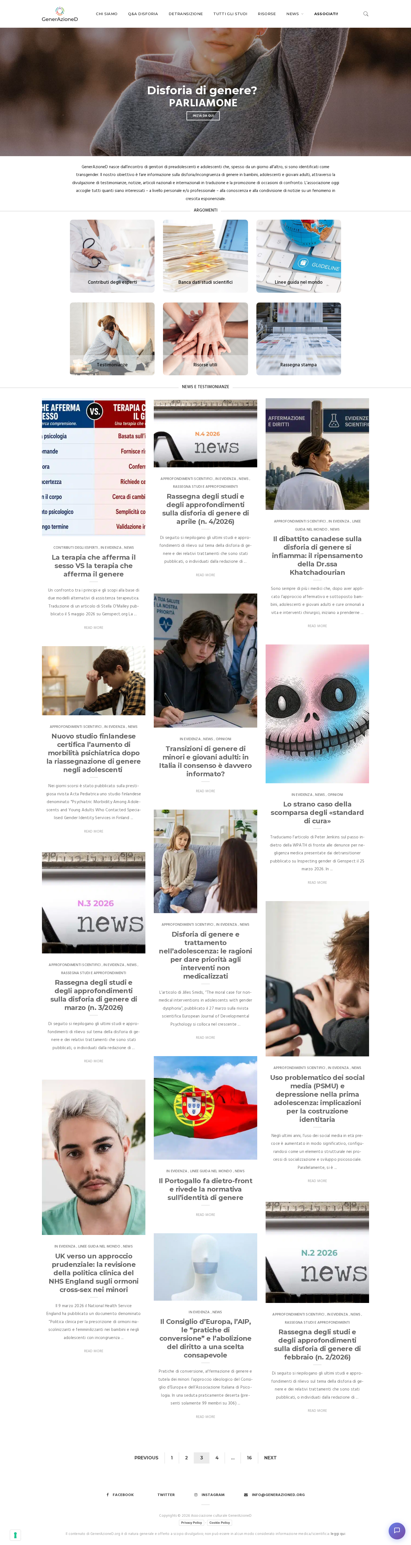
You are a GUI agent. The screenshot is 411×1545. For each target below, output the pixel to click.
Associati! (326, 13)
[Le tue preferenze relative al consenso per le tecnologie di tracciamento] (15, 1535)
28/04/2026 (241, 722)
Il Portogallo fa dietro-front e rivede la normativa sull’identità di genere (205, 1189)
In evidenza (111, 548)
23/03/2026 (241, 1154)
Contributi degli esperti (75, 548)
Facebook (123, 1495)
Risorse (267, 13)
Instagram (213, 1495)
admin (59, 530)
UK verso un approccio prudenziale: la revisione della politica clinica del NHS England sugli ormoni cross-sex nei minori (94, 1273)
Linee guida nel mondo (211, 1171)
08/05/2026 (129, 530)
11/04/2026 (129, 709)
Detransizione (186, 13)
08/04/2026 (241, 907)
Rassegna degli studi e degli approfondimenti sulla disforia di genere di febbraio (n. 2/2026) (317, 1344)
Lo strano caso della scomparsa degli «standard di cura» (317, 812)
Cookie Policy (219, 1523)
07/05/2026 (241, 461)
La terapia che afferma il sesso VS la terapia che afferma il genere (94, 565)
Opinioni (223, 739)
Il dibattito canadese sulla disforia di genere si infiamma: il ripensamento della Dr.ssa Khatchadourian (317, 555)
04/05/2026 (353, 504)
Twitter (166, 1495)
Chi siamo (106, 13)
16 (249, 1457)
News (293, 13)
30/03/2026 (353, 1050)
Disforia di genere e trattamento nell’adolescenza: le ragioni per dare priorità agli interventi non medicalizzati (205, 955)
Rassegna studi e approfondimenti (205, 487)
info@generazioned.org (278, 1495)
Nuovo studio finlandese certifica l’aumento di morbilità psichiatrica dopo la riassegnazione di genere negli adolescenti (93, 753)
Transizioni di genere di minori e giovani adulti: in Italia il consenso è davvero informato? (205, 761)
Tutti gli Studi (230, 13)
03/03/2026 (241, 1294)
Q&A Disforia (143, 13)
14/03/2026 (353, 1297)
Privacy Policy (191, 1523)
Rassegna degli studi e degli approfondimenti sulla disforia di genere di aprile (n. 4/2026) (205, 509)
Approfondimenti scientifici (186, 479)
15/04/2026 (353, 777)
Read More (93, 628)
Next (270, 1457)
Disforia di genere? (202, 90)
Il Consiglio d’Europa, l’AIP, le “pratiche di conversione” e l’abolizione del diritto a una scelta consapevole (205, 1338)
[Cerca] (366, 14)
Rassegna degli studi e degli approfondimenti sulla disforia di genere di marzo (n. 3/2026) (93, 995)
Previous (146, 1457)
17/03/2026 (129, 1229)
